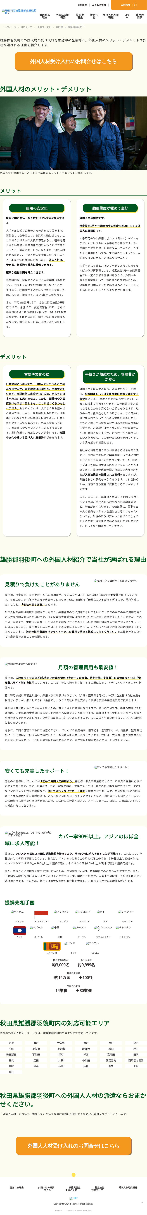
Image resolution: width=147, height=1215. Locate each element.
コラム (127, 16)
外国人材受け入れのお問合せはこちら (73, 61)
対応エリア (26, 27)
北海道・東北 (44, 27)
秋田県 (59, 27)
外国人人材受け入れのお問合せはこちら (74, 1146)
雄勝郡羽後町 (75, 27)
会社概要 (82, 5)
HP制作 (73, 1210)
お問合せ (125, 4)
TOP (142, 1202)
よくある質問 (99, 5)
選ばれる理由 (44, 16)
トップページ (9, 27)
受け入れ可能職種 (111, 16)
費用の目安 (140, 16)
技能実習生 (80, 16)
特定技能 (94, 16)
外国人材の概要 (63, 16)
